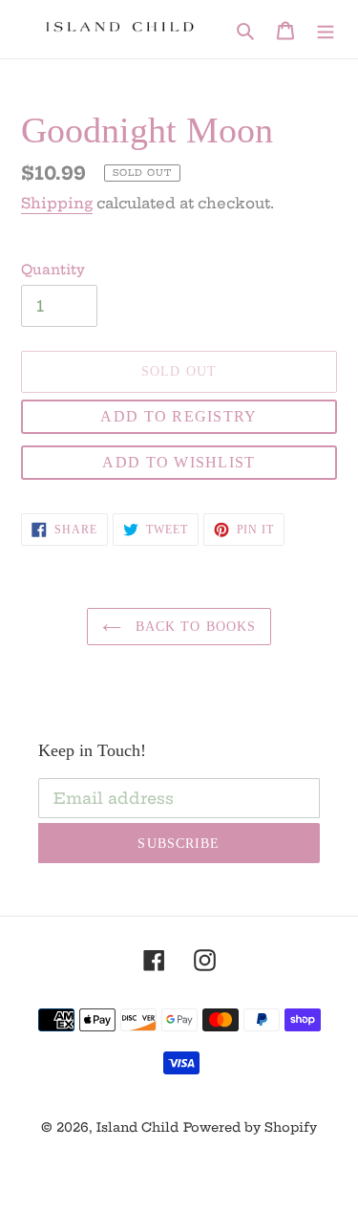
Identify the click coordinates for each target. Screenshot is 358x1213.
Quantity (53, 269)
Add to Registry (178, 416)
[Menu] (325, 29)
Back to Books (194, 626)
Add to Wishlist (178, 462)
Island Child (137, 1127)
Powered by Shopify (250, 1127)
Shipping (57, 203)
